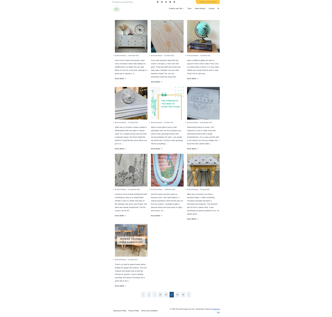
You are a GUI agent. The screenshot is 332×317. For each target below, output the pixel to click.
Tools (189, 8)
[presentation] (131, 36)
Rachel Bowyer (121, 55)
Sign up (131, 2)
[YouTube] (157, 2)
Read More (120, 78)
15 (160, 295)
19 (183, 295)
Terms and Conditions (149, 311)
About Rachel (200, 8)
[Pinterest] (166, 2)
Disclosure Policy (119, 311)
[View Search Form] (218, 8)
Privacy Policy (133, 311)
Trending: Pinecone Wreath (208, 1)
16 (166, 295)
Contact (212, 8)
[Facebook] (161, 2)
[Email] (174, 2)
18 (177, 295)
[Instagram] (170, 2)
